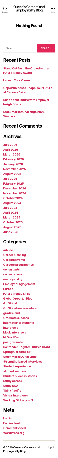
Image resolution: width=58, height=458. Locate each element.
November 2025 (14, 169)
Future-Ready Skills (16, 293)
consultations (12, 274)
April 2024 (10, 212)
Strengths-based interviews (22, 361)
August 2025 (12, 174)
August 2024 (12, 203)
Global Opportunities (17, 298)
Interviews (10, 327)
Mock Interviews (14, 332)
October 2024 (13, 198)
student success (14, 371)
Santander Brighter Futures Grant (26, 347)
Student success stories (20, 376)
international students (18, 322)
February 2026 (13, 159)
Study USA (10, 385)
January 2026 (13, 164)
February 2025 (13, 183)
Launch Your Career (17, 80)
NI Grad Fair (11, 337)
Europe (8, 289)
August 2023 (12, 227)
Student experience (17, 366)
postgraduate (13, 342)
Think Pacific (12, 390)
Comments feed (14, 428)
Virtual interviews (15, 395)
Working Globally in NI (18, 400)
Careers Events (14, 259)
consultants (11, 269)
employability (12, 279)
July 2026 (10, 144)
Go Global (10, 303)
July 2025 (10, 178)
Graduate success (16, 318)
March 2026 (11, 154)
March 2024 (11, 217)
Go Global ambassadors (19, 308)
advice (8, 250)
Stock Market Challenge (20, 356)
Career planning (14, 255)
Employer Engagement (19, 284)
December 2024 (14, 188)
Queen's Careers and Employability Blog (28, 8)
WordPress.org (13, 433)
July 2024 (10, 207)
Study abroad (12, 381)
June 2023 (10, 232)
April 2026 (10, 149)
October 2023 (13, 222)
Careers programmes (18, 264)
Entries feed (11, 423)
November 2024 (14, 193)
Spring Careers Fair (17, 352)
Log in (7, 418)
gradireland (11, 313)
